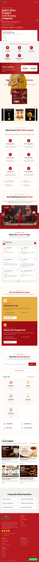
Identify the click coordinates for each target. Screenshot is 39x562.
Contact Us (22, 522)
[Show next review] (35, 243)
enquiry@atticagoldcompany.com (8, 533)
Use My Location (20, 370)
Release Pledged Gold (5, 541)
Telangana (3, 556)
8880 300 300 (30, 2)
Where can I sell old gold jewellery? (28, 499)
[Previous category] (34, 106)
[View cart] (34, 2)
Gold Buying (4, 543)
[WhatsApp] (9, 531)
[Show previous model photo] (1, 20)
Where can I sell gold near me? (10, 503)
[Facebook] (2, 531)
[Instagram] (4, 531)
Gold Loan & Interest (23, 543)
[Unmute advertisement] (36, 224)
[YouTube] (7, 531)
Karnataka (3, 551)
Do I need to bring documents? (28, 507)
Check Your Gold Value (9, 317)
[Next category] (36, 106)
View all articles (33, 443)
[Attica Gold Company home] (6, 517)
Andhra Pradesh (4, 549)
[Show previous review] (33, 243)
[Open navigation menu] (36, 2)
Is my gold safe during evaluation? (28, 503)
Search (31, 364)
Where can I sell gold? (10, 499)
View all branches (30, 376)
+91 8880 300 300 (6, 535)
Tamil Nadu (3, 554)
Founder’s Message (23, 519)
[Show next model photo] (37, 20)
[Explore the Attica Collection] (19, 96)
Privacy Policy (22, 524)
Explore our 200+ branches (8, 24)
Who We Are (22, 517)
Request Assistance (8, 342)
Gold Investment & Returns (24, 541)
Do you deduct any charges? (10, 507)
